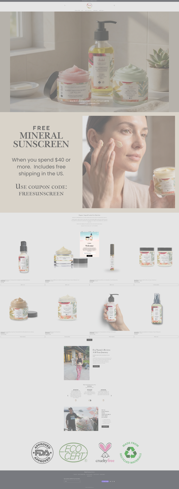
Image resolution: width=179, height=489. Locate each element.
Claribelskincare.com (91, 487)
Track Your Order (96, 474)
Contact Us (75, 474)
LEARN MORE (105, 426)
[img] (89, 386)
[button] (65, 5)
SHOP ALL (89, 106)
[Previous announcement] (64, 1)
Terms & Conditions (89, 474)
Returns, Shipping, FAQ (81, 474)
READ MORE (96, 366)
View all (89, 339)
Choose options (156, 284)
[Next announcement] (115, 1)
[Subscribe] (80, 481)
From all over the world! (89, 387)
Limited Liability (102, 474)
